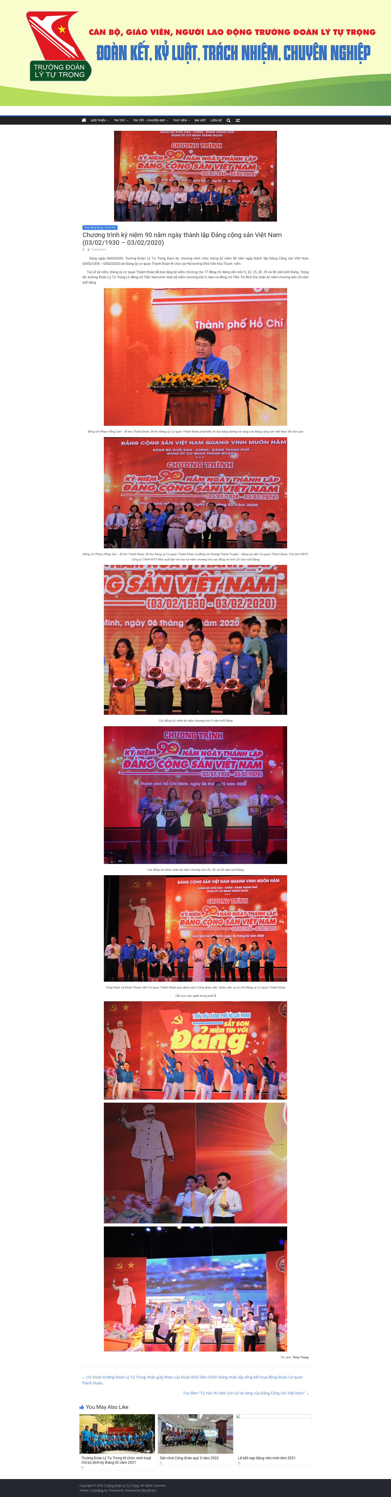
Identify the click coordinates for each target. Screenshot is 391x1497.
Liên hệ (216, 120)
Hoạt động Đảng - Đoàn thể (100, 227)
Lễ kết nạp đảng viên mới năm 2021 (267, 1458)
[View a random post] (237, 120)
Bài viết (200, 120)
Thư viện (180, 120)
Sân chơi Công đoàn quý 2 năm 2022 (189, 1458)
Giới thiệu (98, 120)
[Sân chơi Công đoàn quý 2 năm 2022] (195, 1416)
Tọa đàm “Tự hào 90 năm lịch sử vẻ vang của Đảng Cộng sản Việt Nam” (246, 1393)
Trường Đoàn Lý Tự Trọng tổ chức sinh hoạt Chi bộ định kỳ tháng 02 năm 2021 (116, 1460)
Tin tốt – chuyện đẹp (149, 120)
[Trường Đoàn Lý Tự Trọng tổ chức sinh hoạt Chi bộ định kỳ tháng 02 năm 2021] (117, 1416)
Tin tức (119, 120)
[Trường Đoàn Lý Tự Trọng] (83, 120)
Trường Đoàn (98, 249)
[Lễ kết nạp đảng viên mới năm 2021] (274, 1416)
